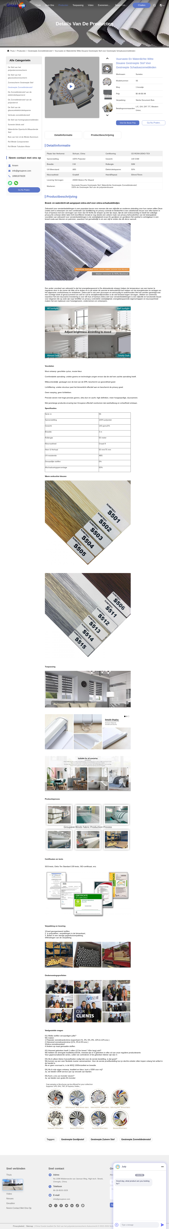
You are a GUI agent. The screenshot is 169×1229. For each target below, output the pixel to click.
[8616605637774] (83, 1206)
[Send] (162, 1225)
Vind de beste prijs (128, 123)
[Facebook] (61, 1206)
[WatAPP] (10, 183)
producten (63, 5)
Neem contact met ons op (18, 1208)
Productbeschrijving (102, 135)
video (90, 5)
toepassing (78, 5)
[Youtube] (66, 1206)
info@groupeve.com (21, 171)
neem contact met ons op (121, 5)
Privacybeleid (18, 1226)
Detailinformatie (63, 135)
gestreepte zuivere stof (102, 1139)
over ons (49, 5)
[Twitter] (56, 1206)
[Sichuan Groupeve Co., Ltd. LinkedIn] (72, 1206)
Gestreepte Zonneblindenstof (40, 51)
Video (9, 1194)
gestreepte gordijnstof (72, 1139)
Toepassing (11, 1189)
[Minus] (162, 1166)
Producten (21, 51)
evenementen (104, 5)
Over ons (10, 1179)
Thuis (38, 5)
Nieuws (9, 1198)
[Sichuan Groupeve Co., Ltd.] (16, 5)
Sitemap (29, 1226)
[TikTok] (77, 1206)
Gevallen (10, 1203)
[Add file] (117, 1225)
